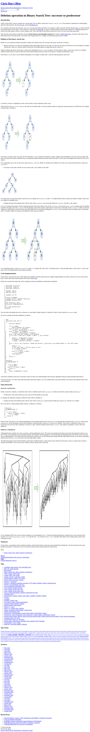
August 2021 (7, 678)
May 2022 (7, 668)
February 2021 (8, 687)
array (76, 28)
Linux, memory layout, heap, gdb (13, 589)
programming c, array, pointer (12, 622)
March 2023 (7, 652)
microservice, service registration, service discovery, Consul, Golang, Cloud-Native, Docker (29, 615)
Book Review (18, 8)
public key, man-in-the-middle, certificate (15, 624)
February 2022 (8, 671)
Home (2, 8)
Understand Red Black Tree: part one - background (18, 724)
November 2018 (8, 709)
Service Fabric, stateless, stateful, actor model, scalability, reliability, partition (25, 596)
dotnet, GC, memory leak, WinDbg (14, 608)
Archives (6, 8)
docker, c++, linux (9, 607)
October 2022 (8, 660)
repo (36, 278)
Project (12, 8)
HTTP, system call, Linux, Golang (13, 580)
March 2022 (7, 670)
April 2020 (7, 700)
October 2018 (8, 711)
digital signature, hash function (12, 605)
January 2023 (8, 656)
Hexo (9, 729)
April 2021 (7, 684)
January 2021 (8, 689)
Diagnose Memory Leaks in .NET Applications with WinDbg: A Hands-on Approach (28, 718)
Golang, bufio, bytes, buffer (12, 575)
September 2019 (8, 701)
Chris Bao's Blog (11, 3)
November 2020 (8, 692)
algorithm (6, 599)
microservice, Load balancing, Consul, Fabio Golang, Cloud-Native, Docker (25, 613)
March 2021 (7, 686)
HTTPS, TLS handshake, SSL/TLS (14, 584)
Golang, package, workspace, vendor (14, 577)
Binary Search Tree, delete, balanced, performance (18, 553)
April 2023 (7, 651)
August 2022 (7, 663)
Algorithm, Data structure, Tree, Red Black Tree (17, 567)
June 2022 (7, 667)
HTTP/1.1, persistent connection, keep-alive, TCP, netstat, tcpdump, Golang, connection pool (30, 583)
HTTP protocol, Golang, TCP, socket (14, 578)
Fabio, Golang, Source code (12, 573)
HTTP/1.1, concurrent (10, 581)
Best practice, (8, 570)
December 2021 (8, 675)
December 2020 (8, 690)
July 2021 (7, 679)
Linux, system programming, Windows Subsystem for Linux (21, 592)
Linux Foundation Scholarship (12, 719)
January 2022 (8, 673)
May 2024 (7, 648)
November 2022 (8, 659)
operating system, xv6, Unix (12, 618)
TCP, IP (6, 597)
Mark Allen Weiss (66, 34)
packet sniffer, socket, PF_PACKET (14, 619)
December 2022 (8, 657)
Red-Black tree (33, 25)
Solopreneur (25, 8)
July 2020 (7, 698)
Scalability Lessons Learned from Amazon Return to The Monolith (22, 721)
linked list (40, 29)
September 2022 (8, 662)
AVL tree (21, 25)
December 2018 (8, 708)
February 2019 (8, 706)
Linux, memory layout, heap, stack (13, 591)
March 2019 (7, 705)
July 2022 (7, 665)
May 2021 (7, 682)
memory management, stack (12, 611)
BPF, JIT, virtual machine (11, 569)
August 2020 (7, 697)
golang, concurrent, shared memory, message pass (18, 610)
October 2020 (8, 694)
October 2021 (8, 676)
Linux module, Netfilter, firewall (13, 588)
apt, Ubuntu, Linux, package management (16, 602)
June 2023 (7, 649)
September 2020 (8, 695)
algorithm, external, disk (11, 600)
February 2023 (8, 654)
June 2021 (7, 681)
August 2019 (7, 703)
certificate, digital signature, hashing (14, 603)
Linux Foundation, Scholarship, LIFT (14, 586)
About (31, 8)
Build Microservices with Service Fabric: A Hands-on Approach (22, 722)
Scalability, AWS (9, 594)
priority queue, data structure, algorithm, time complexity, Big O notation (24, 621)
